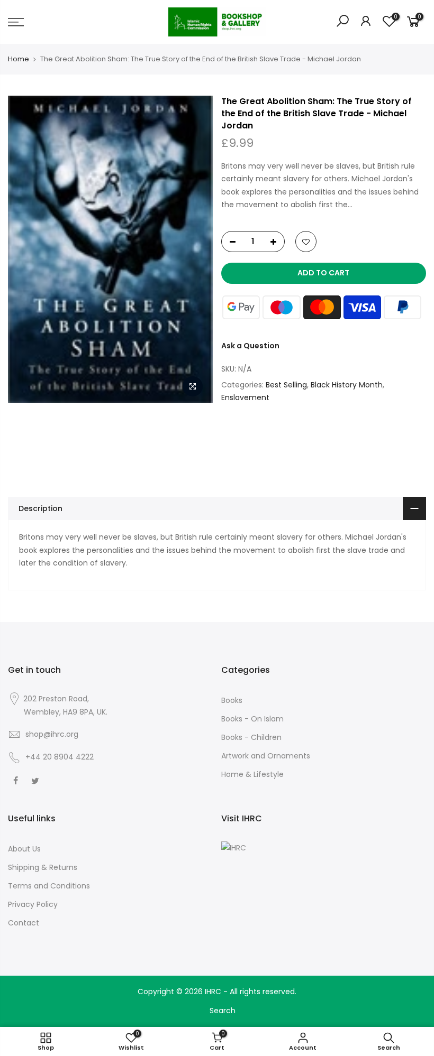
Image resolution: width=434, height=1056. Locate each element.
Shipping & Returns (42, 867)
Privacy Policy (33, 904)
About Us (24, 849)
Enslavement (245, 397)
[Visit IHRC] (233, 847)
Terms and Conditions (49, 886)
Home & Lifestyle (252, 774)
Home (18, 59)
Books (231, 700)
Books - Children (251, 737)
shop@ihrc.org (51, 734)
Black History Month (347, 384)
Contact (23, 923)
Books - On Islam (252, 719)
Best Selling (286, 384)
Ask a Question (250, 345)
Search (223, 1010)
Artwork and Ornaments (265, 756)
